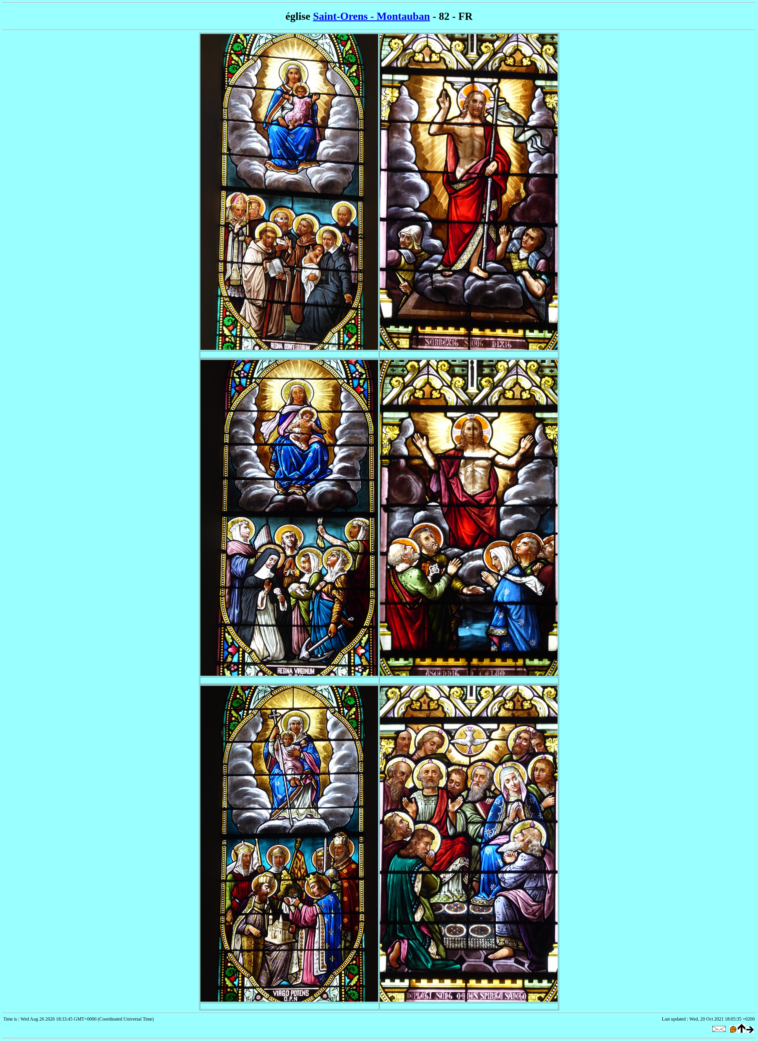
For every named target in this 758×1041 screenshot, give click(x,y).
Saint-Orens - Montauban (371, 16)
